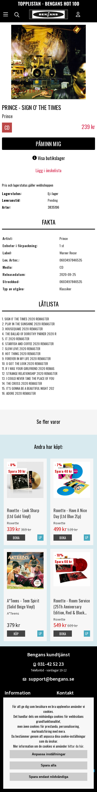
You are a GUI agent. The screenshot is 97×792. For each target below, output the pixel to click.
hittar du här (75, 746)
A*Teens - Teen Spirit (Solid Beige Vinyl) (23, 604)
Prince (7, 116)
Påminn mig (48, 144)
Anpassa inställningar (48, 754)
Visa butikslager (51, 158)
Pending (53, 200)
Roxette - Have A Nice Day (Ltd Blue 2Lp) (70, 513)
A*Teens (13, 613)
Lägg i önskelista (48, 170)
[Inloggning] (78, 15)
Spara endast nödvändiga (48, 777)
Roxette (13, 523)
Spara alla (48, 765)
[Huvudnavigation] (5, 15)
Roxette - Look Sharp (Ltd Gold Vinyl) (23, 513)
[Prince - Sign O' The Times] (48, 62)
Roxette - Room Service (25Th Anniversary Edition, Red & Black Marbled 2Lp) (71, 607)
